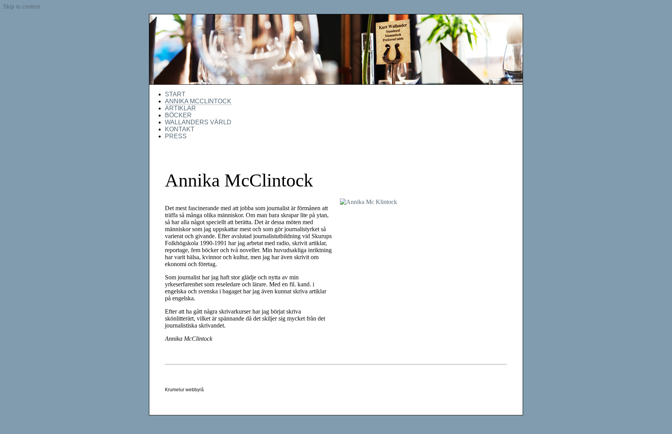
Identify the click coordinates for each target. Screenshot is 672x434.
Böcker (178, 115)
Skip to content (21, 6)
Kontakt (179, 129)
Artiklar (180, 108)
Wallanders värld (198, 122)
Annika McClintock (198, 101)
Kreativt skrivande (336, 49)
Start (175, 94)
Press (176, 136)
